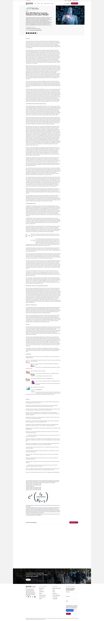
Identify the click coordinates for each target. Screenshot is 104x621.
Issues (42, 3)
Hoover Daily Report (56, 595)
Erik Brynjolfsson (29, 28)
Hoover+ (52, 3)
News (54, 589)
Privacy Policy (72, 618)
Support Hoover (74, 3)
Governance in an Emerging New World (35, 30)
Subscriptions (70, 0)
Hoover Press (55, 596)
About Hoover (41, 588)
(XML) (77, 618)
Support (28, 579)
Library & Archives (47, 3)
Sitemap (75, 618)
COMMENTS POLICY (73, 522)
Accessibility (55, 598)
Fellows (38, 3)
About (35, 3)
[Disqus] (52, 534)
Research (41, 589)
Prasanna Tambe (38, 28)
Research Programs (75, 0)
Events (66, 0)
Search (40, 598)
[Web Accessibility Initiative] (28, 0)
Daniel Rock (33, 28)
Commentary (41, 591)
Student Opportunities (57, 588)
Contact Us (55, 593)
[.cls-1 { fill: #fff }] (32, 33)
